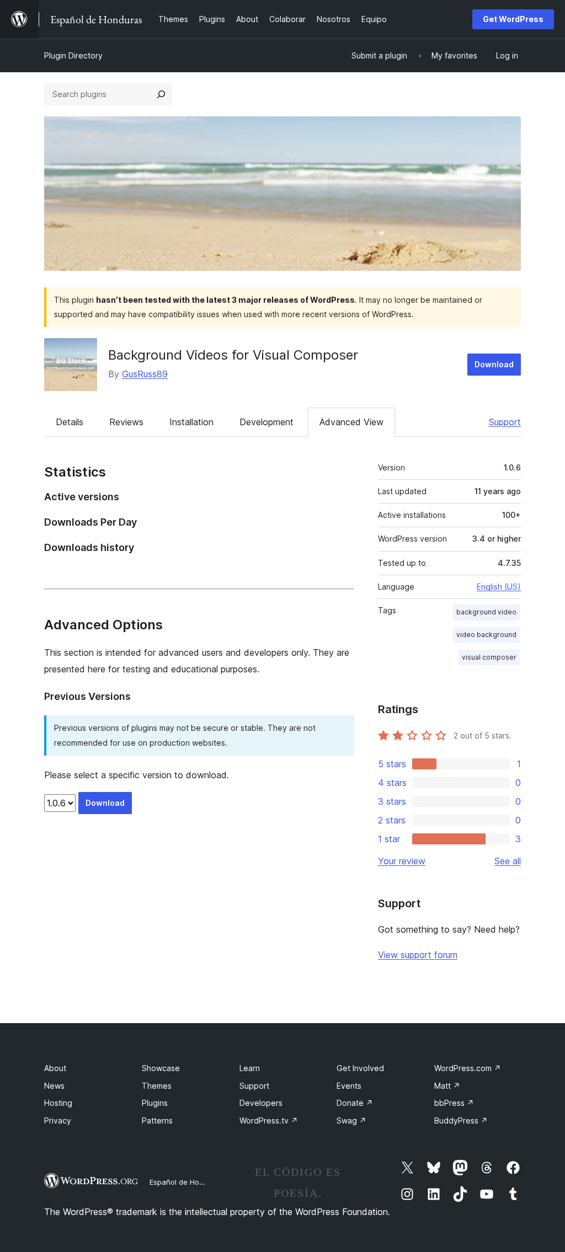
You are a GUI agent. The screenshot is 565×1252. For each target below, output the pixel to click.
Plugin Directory (73, 55)
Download (494, 364)
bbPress (454, 1102)
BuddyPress (461, 1120)
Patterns (157, 1120)
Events (349, 1085)
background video (486, 612)
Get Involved (360, 1068)
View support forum (417, 954)
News (54, 1085)
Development (266, 421)
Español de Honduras (186, 1182)
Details (69, 421)
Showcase (161, 1068)
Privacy (57, 1120)
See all (507, 860)
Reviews (126, 421)
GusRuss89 (145, 373)
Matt (447, 1085)
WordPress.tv (268, 1120)
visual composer (489, 657)
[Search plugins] (161, 94)
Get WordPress (513, 19)
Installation (191, 421)
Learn (249, 1068)
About (55, 1068)
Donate (355, 1102)
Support (505, 421)
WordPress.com (467, 1068)
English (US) (499, 586)
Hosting (58, 1102)
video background (486, 634)
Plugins (155, 1102)
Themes (157, 1085)
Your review (401, 860)
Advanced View (351, 421)
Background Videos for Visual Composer (233, 355)
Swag (351, 1120)
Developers (260, 1102)
